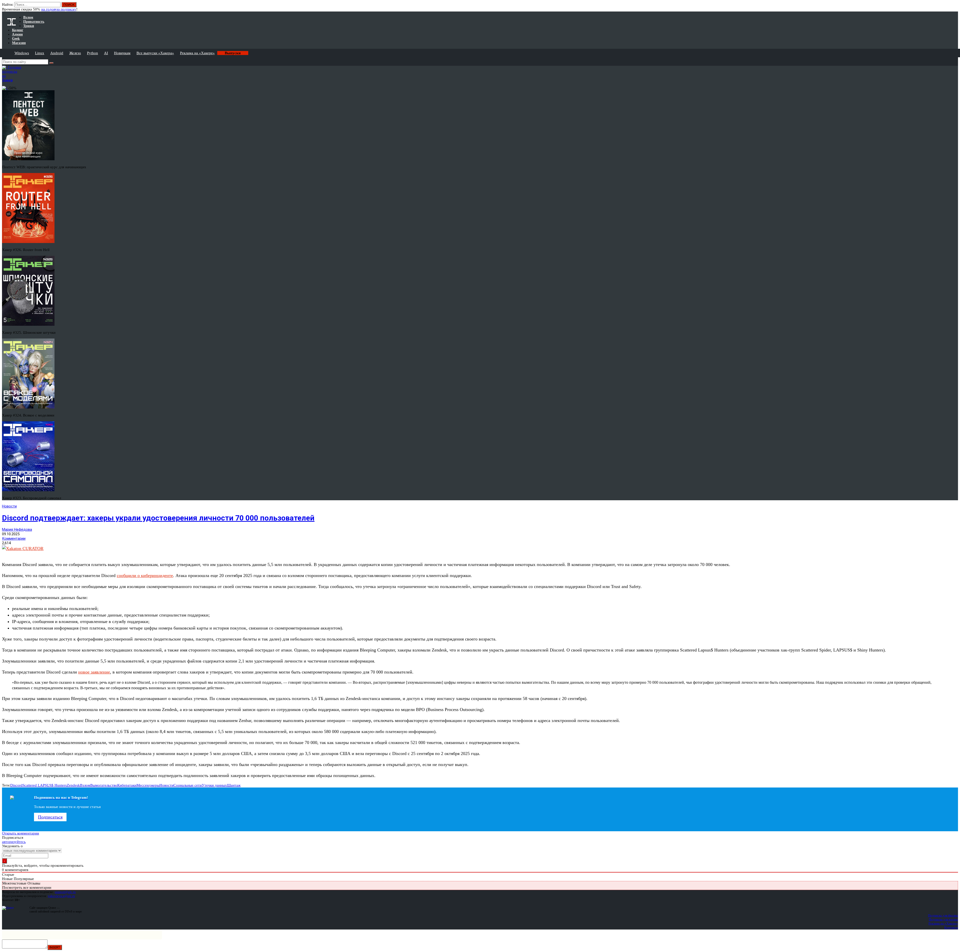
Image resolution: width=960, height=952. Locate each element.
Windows (21, 53)
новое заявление (94, 672)
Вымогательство (103, 785)
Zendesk (73, 785)
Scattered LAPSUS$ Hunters (44, 785)
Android (56, 53)
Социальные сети (188, 785)
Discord (16, 785)
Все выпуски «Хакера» (155, 53)
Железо (75, 53)
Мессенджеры (148, 785)
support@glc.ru (65, 892)
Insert (55, 947)
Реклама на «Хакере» (197, 53)
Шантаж (233, 785)
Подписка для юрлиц (943, 919)
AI (106, 53)
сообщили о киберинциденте (145, 575)
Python (92, 53)
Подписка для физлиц (943, 915)
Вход (954, 7)
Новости (9, 506)
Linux (39, 53)
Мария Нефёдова (17, 529)
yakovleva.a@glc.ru (61, 896)
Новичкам (122, 53)
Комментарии (14, 538)
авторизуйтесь (14, 842)
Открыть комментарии (20, 833)
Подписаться (50, 817)
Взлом (85, 785)
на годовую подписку (58, 9)
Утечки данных (214, 785)
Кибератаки (126, 785)
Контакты (951, 927)
